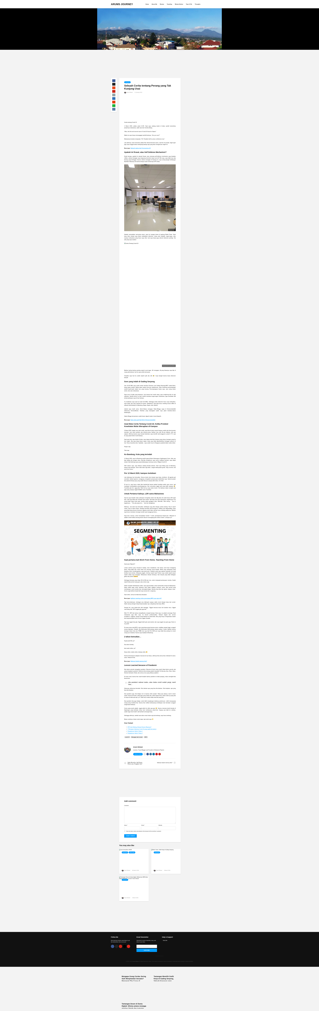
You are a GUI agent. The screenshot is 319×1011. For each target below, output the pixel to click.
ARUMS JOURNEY (122, 4)
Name (126, 825)
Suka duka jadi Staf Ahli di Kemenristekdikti (143, 420)
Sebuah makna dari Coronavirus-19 (141, 148)
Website (160, 825)
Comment (126, 805)
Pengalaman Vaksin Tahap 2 (135, 733)
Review (162, 4)
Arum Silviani (130, 92)
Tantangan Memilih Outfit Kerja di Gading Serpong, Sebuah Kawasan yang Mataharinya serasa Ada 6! (164, 979)
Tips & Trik (189, 4)
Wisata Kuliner (179, 4)
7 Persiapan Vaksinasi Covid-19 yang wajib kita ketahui (142, 729)
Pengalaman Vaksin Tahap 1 (135, 731)
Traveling (169, 4)
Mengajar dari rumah (136, 737)
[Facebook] (112, 946)
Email (143, 825)
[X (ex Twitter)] (116, 946)
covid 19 (127, 737)
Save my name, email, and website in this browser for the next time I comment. (143, 831)
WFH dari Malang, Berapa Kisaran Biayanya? (139, 727)
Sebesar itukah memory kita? (139, 661)
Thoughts (197, 4)
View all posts (137, 754)
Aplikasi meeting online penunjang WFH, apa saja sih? (146, 598)
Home (147, 4)
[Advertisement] (159, 63)
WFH (145, 737)
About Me (154, 4)
